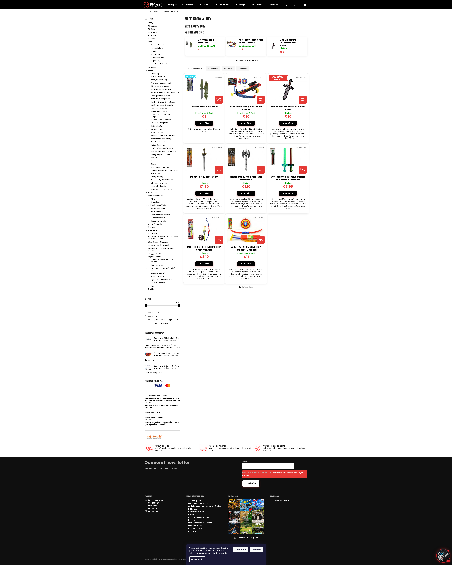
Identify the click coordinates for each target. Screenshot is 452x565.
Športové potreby (155, 196)
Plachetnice (155, 54)
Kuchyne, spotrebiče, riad (161, 89)
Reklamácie (193, 509)
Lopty (153, 199)
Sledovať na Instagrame (247, 538)
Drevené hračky (157, 129)
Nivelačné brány (157, 265)
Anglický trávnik (154, 257)
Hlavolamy (155, 173)
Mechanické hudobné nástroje (163, 151)
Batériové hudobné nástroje (162, 148)
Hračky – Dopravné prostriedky (163, 102)
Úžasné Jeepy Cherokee (158, 242)
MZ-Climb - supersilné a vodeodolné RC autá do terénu (163, 238)
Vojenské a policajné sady (161, 83)
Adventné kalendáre (159, 183)
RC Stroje (152, 35)
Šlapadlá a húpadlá (158, 221)
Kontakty (192, 520)
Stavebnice (153, 192)
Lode (150, 42)
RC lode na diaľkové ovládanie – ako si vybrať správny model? (162, 423)
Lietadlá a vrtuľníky (159, 108)
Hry (152, 161)
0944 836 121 (153, 503)
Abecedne (243, 68)
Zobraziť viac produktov (245, 60)
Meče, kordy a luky (159, 80)
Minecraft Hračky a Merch (158, 245)
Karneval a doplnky (158, 186)
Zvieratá (154, 158)
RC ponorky (155, 61)
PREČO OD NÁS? (195, 525)
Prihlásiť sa (250, 483)
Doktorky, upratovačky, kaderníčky (165, 92)
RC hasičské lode (157, 57)
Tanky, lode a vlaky (159, 111)
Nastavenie (197, 559)
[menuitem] (172, 4)
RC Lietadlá (152, 26)
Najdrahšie (228, 68)
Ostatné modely (155, 224)
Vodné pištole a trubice (160, 95)
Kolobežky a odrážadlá (157, 205)
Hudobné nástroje (158, 145)
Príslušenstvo (153, 230)
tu (227, 553)
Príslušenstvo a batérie (160, 214)
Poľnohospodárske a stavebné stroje (163, 115)
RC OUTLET (152, 233)
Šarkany (151, 227)
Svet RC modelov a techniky (200, 523)
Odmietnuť (240, 549)
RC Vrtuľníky (153, 32)
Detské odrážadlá (158, 208)
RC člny (154, 51)
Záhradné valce (157, 276)
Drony (150, 23)
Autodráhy (155, 73)
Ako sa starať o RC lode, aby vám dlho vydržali (161, 406)
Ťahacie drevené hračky (161, 138)
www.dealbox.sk (282, 500)
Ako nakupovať (194, 501)
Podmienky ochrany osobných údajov (204, 506)
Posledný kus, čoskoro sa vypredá (163, 319)
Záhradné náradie (158, 283)
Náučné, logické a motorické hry (164, 170)
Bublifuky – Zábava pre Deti (162, 189)
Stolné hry (155, 164)
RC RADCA (192, 531)
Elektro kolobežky (157, 211)
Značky (151, 289)
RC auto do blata (152, 412)
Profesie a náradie (158, 76)
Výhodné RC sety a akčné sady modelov (161, 249)
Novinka (152, 316)
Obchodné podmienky (198, 503)
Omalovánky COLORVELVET (162, 180)
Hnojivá (153, 286)
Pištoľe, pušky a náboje (160, 86)
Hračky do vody (157, 177)
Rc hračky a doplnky (159, 123)
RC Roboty (152, 67)
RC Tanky (152, 38)
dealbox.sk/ (153, 511)
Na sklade (153, 313)
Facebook (152, 506)
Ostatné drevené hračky (161, 142)
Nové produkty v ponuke (198, 517)
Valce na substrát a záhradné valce (163, 269)
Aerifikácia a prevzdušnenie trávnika (162, 261)
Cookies (191, 514)
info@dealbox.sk (155, 500)
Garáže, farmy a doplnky (161, 120)
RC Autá (151, 29)
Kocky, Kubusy (157, 132)
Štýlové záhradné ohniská (161, 279)
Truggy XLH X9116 (155, 253)
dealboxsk (152, 508)
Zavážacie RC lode (158, 48)
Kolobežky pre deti (158, 218)
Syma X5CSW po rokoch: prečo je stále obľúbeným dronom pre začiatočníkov (162, 400)
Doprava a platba (196, 512)
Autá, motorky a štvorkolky (162, 105)
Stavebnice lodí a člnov (160, 64)
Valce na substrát (158, 273)
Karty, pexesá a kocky (160, 167)
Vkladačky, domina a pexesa (163, 135)
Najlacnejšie (213, 68)
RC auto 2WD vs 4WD (154, 417)
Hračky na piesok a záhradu (162, 154)
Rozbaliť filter (161, 324)
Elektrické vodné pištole (160, 99)
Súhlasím (256, 549)
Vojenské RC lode (158, 45)
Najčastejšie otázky (196, 528)
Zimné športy (156, 202)
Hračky (151, 70)
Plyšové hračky (157, 126)
